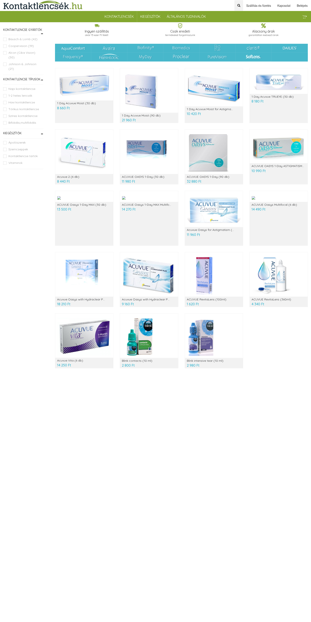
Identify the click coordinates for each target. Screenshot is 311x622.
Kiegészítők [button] (12, 133)
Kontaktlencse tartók (23, 156)
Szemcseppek (18, 149)
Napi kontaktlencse (21, 89)
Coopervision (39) (21, 46)
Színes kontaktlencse (22, 116)
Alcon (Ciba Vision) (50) (21, 55)
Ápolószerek (17, 142)
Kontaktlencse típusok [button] (21, 79)
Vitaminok (15, 163)
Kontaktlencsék (119, 16)
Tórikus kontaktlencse (23, 109)
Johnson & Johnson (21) (22, 66)
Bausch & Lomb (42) (22, 39)
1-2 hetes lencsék (20, 95)
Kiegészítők (150, 16)
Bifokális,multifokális (22, 123)
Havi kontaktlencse (21, 102)
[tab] (23, 30)
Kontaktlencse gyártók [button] (22, 30)
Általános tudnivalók (186, 16)
